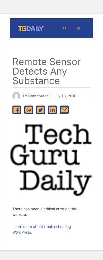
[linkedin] (52, 110)
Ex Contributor (35, 96)
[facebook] (16, 110)
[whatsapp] (28, 110)
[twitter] (40, 110)
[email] (64, 110)
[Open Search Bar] (65, 28)
